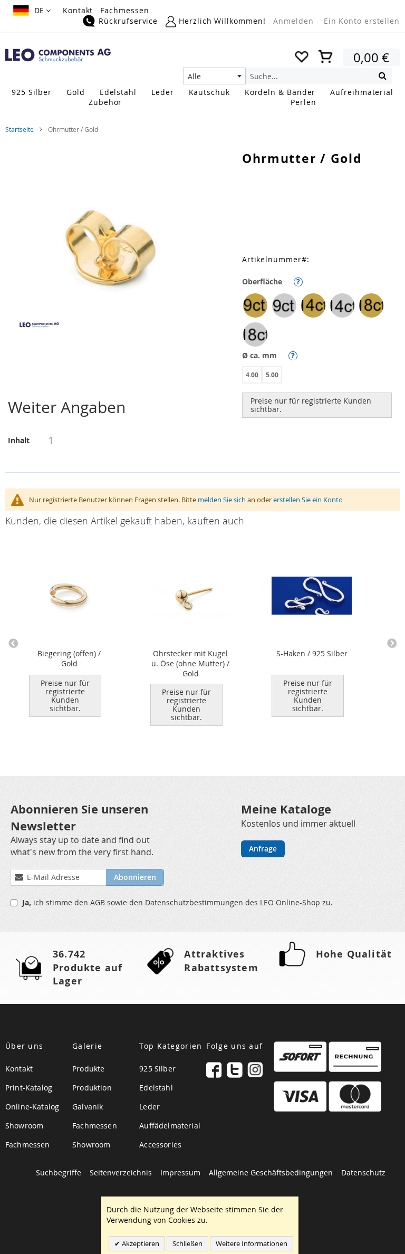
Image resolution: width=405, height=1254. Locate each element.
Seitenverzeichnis (121, 1172)
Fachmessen (124, 10)
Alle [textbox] (194, 76)
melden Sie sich (222, 499)
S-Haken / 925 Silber (312, 653)
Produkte (88, 1069)
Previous (13, 643)
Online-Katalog (32, 1107)
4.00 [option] (252, 374)
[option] (255, 305)
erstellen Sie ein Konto (308, 499)
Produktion (92, 1088)
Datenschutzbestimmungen (195, 902)
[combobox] (214, 76)
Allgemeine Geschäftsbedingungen (271, 1172)
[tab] (202, 407)
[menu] (202, 98)
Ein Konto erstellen (362, 21)
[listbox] (321, 321)
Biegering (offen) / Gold (69, 658)
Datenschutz (363, 1172)
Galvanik (87, 1107)
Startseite (19, 129)
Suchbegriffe (58, 1172)
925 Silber (157, 1069)
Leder (149, 1107)
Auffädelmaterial (169, 1126)
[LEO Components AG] (58, 55)
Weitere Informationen (251, 1243)
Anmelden (293, 21)
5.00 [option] (272, 374)
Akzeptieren (139, 1243)
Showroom (24, 1126)
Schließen (187, 1243)
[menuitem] (31, 92)
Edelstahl (155, 1088)
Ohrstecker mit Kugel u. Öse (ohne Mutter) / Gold (190, 663)
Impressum (180, 1172)
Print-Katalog (28, 1088)
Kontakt (78, 10)
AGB (98, 902)
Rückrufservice (128, 21)
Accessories (160, 1145)
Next (392, 643)
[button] (32, 10)
